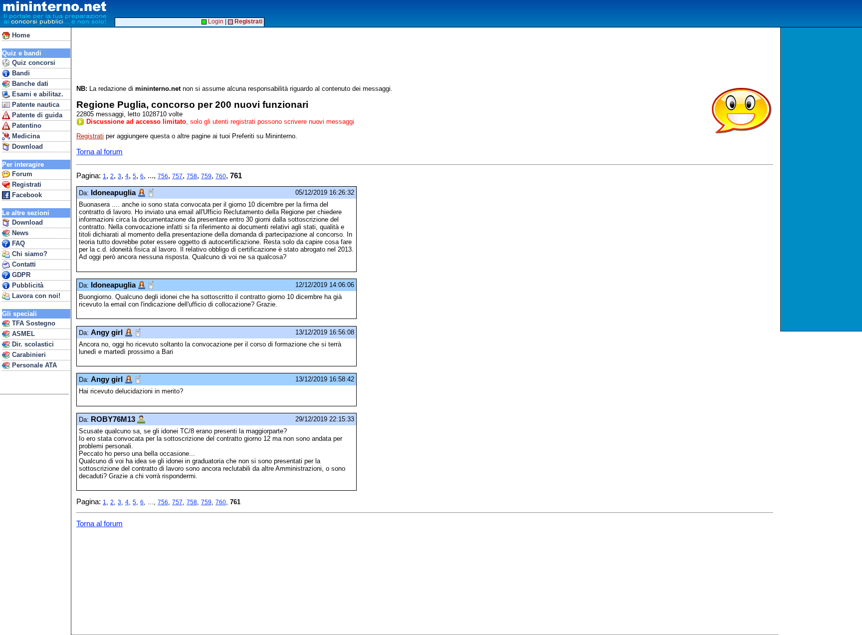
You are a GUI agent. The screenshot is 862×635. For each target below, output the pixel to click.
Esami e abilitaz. (36, 94)
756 (163, 176)
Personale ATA (33, 365)
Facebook (26, 195)
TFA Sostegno (32, 323)
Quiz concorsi (32, 62)
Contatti (23, 264)
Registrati (25, 184)
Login (215, 21)
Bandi (20, 73)
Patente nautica (34, 104)
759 (206, 176)
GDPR (20, 275)
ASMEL (22, 333)
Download (26, 146)
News (19, 233)
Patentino (25, 125)
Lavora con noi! (35, 296)
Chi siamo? (28, 254)
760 (221, 176)
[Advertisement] (822, 179)
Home (20, 35)
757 (177, 176)
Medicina (25, 136)
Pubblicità (26, 285)
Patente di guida (36, 115)
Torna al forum (99, 152)
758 (192, 176)
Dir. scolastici (32, 344)
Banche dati (29, 83)
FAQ (17, 243)
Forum (21, 174)
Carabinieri (28, 354)
